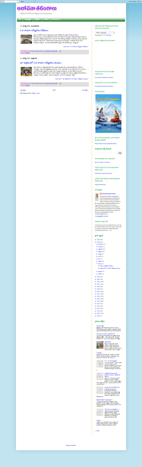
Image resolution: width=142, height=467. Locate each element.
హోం (20, 19)
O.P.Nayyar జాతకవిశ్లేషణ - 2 (111, 409)
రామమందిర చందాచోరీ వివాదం (112, 387)
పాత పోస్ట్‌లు (85, 90)
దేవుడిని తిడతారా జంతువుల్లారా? (104, 400)
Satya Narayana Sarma (37, 51)
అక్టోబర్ (100, 249)
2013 (98, 303)
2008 (98, 316)
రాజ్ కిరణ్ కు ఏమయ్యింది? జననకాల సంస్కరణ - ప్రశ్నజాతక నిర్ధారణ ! (112, 375)
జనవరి (100, 274)
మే (99, 259)
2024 (98, 277)
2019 (98, 289)
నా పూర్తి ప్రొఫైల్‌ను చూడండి (101, 216)
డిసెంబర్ (100, 244)
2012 (98, 306)
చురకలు (46, 19)
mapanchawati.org (100, 184)
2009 (98, 313)
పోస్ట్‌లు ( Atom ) (36, 93)
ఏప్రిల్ (99, 261)
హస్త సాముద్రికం (100, 326)
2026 (98, 239)
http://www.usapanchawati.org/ (103, 173)
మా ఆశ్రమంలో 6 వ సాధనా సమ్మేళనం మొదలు (40, 62)
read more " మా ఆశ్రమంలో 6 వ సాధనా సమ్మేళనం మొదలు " (72, 79)
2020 (98, 286)
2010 (98, 311)
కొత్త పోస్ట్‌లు (23, 90)
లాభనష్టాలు (99, 353)
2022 (98, 281)
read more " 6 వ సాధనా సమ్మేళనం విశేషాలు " (76, 46)
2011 (98, 308)
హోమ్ (54, 90)
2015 (98, 299)
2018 (98, 291)
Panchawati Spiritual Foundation (104, 77)
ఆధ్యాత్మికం (28, 19)
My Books (55, 19)
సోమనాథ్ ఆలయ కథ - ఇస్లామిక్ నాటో (105, 334)
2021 (98, 284)
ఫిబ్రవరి (100, 271)
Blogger (68, 445)
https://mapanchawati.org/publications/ (106, 143)
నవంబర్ (100, 246)
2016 (98, 296)
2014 (98, 301)
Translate (108, 35)
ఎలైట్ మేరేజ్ (107, 342)
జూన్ (99, 256)
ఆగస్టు (100, 254)
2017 (98, 294)
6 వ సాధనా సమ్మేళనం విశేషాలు (34, 30)
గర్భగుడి (98, 420)
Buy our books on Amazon (102, 162)
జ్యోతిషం (37, 19)
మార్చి (100, 263)
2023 (98, 279)
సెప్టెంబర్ (100, 251)
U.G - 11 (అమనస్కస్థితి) (110, 361)
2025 (98, 242)
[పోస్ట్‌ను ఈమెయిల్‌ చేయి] (60, 51)
